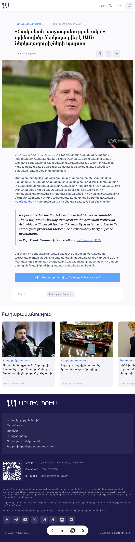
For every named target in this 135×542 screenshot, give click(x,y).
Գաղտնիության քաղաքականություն (31, 446)
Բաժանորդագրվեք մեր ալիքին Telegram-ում (70, 277)
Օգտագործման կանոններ (24, 441)
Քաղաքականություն (60, 294)
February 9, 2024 (89, 240)
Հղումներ (13, 430)
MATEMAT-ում (122, 532)
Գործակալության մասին (23, 420)
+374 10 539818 (49, 469)
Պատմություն (15, 425)
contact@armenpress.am (54, 475)
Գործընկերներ (17, 436)
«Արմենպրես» (24, 201)
